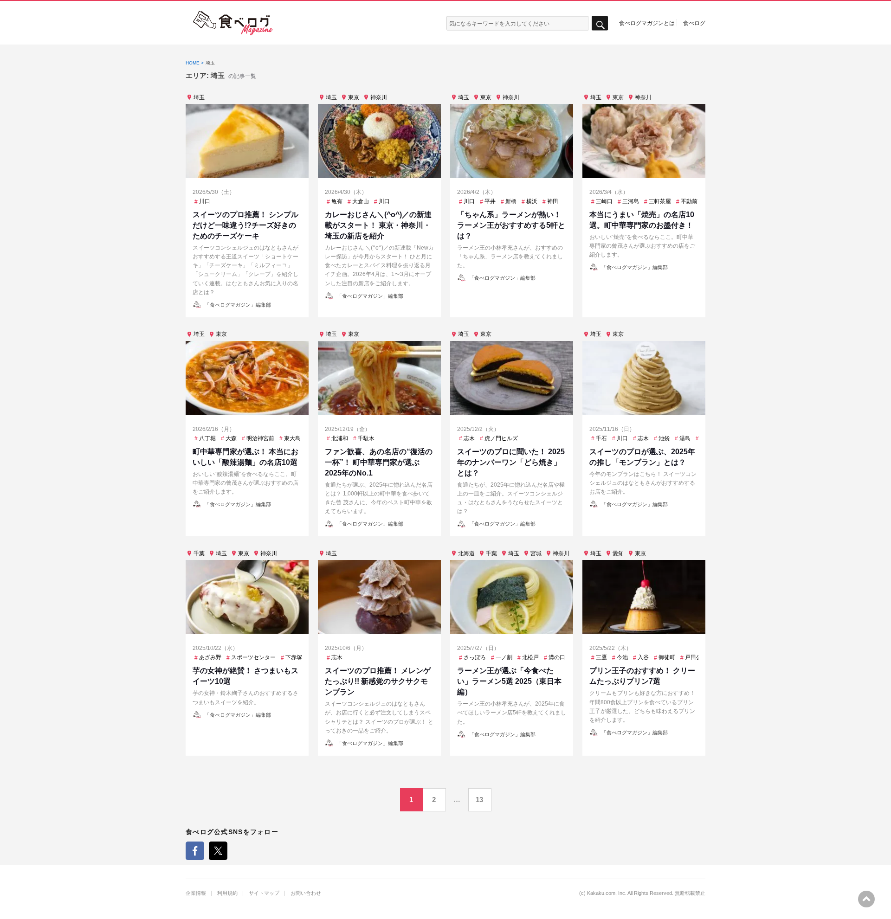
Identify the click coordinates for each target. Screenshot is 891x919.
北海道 (466, 553)
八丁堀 (207, 438)
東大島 (292, 438)
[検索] (600, 23)
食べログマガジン (233, 23)
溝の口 (557, 657)
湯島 (685, 438)
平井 (490, 201)
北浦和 (339, 438)
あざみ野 (210, 657)
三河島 (630, 201)
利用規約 (227, 893)
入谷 (643, 657)
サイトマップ (264, 893)
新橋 (511, 201)
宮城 (536, 553)
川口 (204, 201)
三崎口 (604, 201)
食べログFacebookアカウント (195, 851)
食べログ (694, 22)
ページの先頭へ (866, 899)
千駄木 (366, 438)
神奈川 (378, 97)
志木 (469, 438)
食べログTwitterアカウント (218, 851)
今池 (622, 657)
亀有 (336, 201)
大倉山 (360, 201)
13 (479, 799)
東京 (353, 97)
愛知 (618, 553)
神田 (552, 201)
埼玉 (199, 97)
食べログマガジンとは (647, 22)
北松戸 (530, 657)
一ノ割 (504, 657)
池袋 (664, 438)
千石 (601, 438)
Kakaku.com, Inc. (606, 893)
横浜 (531, 201)
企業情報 (196, 893)
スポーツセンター (253, 657)
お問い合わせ (306, 893)
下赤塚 (293, 657)
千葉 (199, 553)
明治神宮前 (260, 438)
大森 (231, 438)
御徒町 (667, 657)
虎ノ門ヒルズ (501, 438)
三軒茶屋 (660, 201)
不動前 (689, 201)
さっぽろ (475, 657)
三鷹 (601, 657)
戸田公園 (696, 657)
